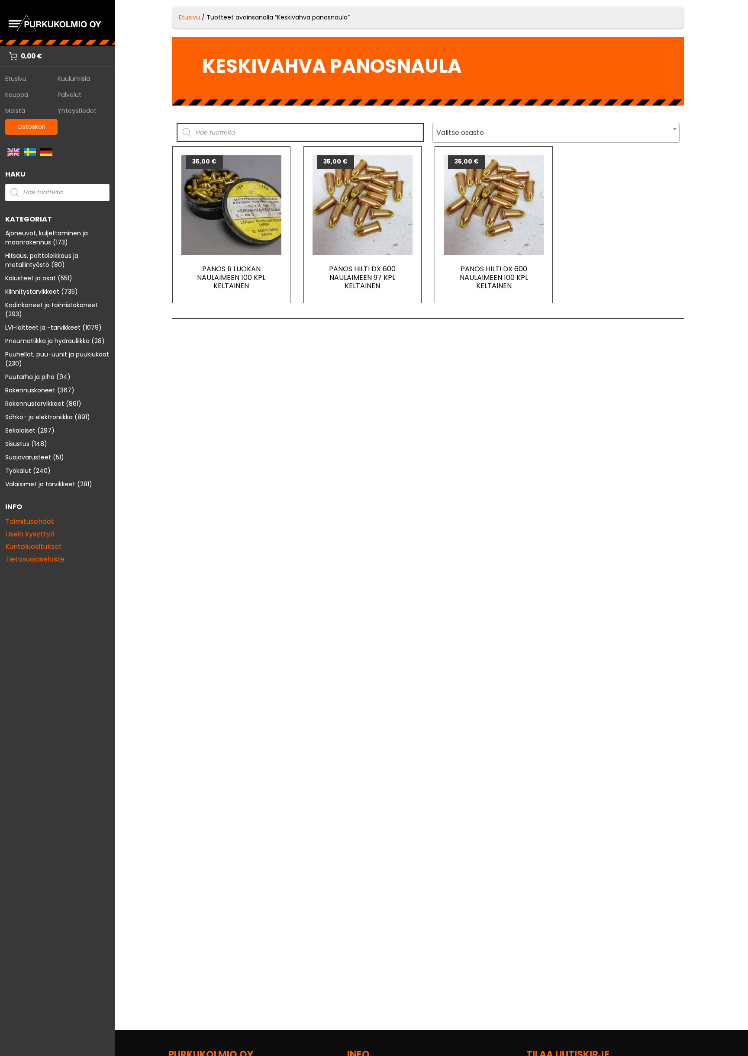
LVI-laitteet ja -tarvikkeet (43, 327)
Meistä (15, 110)
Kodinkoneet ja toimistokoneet (51, 305)
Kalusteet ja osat (30, 278)
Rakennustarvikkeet (34, 403)
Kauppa (16, 94)
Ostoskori (31, 126)
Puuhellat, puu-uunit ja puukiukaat (57, 354)
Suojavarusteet (28, 457)
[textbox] (556, 132)
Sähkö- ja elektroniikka (39, 417)
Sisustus (17, 444)
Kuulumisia (74, 78)
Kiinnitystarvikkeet (32, 291)
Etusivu (15, 78)
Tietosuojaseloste (34, 559)
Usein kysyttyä (30, 534)
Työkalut (18, 470)
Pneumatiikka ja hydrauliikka (47, 341)
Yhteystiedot (77, 110)
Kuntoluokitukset (33, 547)
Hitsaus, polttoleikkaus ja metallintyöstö (41, 260)
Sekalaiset (20, 430)
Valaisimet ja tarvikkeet (40, 484)
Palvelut (69, 94)
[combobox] (556, 133)
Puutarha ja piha (30, 376)
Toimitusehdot (29, 521)
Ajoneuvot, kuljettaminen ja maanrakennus (46, 238)
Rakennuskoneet (30, 390)
